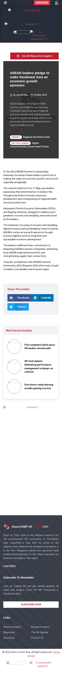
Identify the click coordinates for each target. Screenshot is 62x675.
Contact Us (37, 637)
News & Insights (12, 626)
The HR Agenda (39, 632)
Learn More (9, 565)
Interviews (9, 637)
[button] (5, 2)
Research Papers (40, 626)
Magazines (9, 632)
